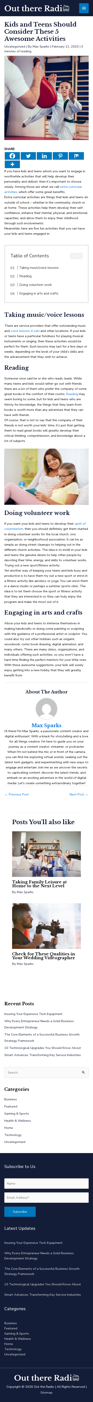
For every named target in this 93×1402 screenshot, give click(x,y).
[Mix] (76, 156)
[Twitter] (28, 156)
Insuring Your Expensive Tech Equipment (33, 1014)
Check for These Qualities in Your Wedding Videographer (43, 955)
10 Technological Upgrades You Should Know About (42, 1048)
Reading (25, 276)
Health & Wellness (17, 1120)
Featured (10, 1106)
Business (10, 1099)
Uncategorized (14, 46)
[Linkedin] (44, 156)
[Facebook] (12, 156)
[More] (12, 164)
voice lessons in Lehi (25, 331)
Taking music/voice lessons (39, 268)
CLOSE (76, 255)
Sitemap (46, 1392)
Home (8, 1128)
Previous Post (17, 794)
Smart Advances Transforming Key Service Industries (42, 1055)
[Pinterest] (60, 156)
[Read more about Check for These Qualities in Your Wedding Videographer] (46, 926)
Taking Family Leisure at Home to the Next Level (39, 883)
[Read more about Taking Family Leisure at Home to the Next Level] (46, 854)
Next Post (79, 794)
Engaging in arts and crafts (38, 293)
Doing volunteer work (35, 285)
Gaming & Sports (16, 1113)
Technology (13, 1135)
